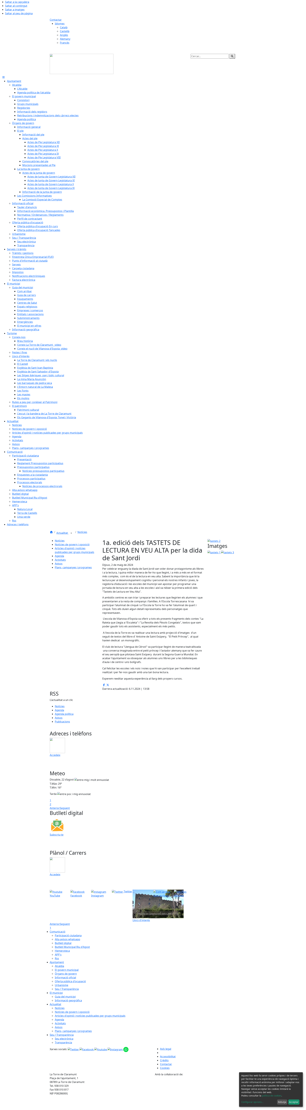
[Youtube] (101, 1049)
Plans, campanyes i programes (73, 567)
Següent (65, 808)
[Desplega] (71, 533)
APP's (58, 954)
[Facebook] (87, 1049)
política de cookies (271, 1095)
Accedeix (55, 755)
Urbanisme (61, 985)
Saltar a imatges (15, 9)
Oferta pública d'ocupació (70, 981)
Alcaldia (59, 966)
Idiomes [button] (60, 23)
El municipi (56, 993)
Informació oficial (65, 977)
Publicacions (62, 721)
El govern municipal (67, 970)
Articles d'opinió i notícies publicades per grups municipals (90, 1015)
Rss (57, 958)
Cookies (165, 1068)
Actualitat (62, 533)
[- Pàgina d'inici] (81, 63)
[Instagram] (115, 1049)
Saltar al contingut (16, 5)
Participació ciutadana (68, 935)
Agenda (59, 556)
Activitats (60, 560)
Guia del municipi (65, 996)
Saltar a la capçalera (17, 2)
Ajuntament (57, 962)
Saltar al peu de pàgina (19, 13)
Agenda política (64, 714)
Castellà (64, 31)
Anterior (55, 808)
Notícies (82, 532)
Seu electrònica (64, 1038)
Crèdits (164, 1060)
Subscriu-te (56, 834)
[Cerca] (232, 56)
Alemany (65, 39)
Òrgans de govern (66, 973)
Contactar (56, 19)
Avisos (58, 563)
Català (63, 27)
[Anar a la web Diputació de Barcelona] (205, 1093)
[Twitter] (74, 1049)
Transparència (63, 1042)
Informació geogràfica (68, 1000)
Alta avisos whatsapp (67, 939)
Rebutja (282, 1101)
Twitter (127, 891)
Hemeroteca (62, 950)
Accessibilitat (168, 1056)
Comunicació (57, 931)
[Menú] (3, 77)
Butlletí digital (63, 943)
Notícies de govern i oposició (72, 544)
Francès (64, 42)
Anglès (64, 35)
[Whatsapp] (125, 1049)
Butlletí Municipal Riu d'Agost (72, 947)
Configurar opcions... (252, 1101)
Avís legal (165, 1049)
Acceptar (294, 1101)
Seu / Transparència (67, 989)
